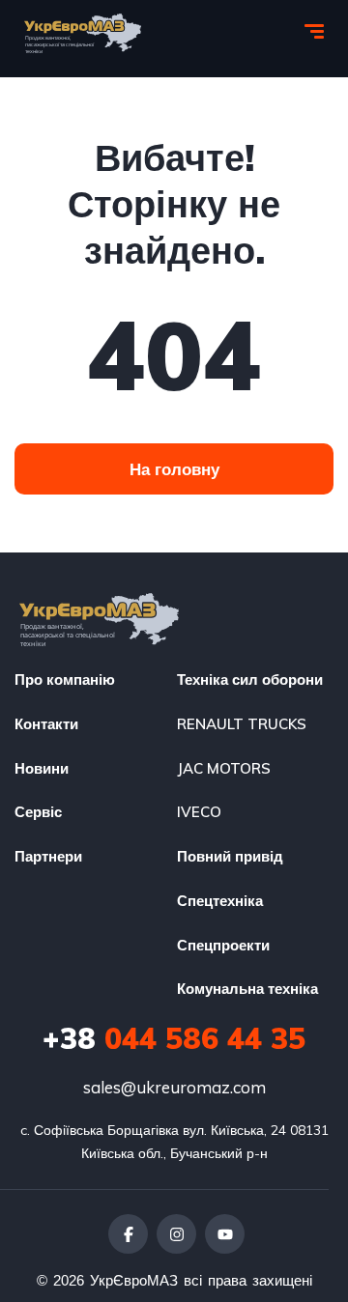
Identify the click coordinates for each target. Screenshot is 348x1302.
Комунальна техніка (247, 988)
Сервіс (38, 812)
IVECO (199, 812)
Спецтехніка (220, 901)
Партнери (48, 856)
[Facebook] (128, 1234)
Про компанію (64, 679)
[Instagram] (176, 1234)
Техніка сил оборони (250, 679)
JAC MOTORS (224, 768)
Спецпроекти (223, 945)
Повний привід (230, 856)
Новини (41, 768)
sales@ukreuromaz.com (174, 1087)
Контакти (46, 724)
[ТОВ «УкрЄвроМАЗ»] (82, 34)
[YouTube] (225, 1234)
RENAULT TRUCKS (241, 724)
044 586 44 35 (174, 1038)
